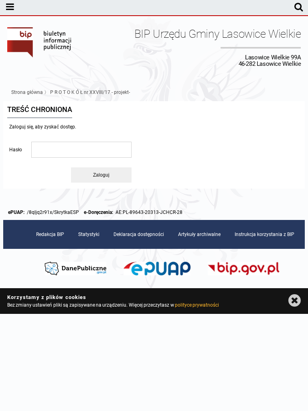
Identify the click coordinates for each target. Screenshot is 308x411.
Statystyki (88, 234)
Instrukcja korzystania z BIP (264, 234)
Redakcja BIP (50, 234)
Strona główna (27, 92)
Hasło (15, 150)
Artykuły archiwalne (199, 234)
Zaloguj (101, 175)
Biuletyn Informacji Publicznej (39, 47)
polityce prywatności (197, 305)
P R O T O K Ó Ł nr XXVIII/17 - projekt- (90, 92)
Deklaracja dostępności (138, 234)
